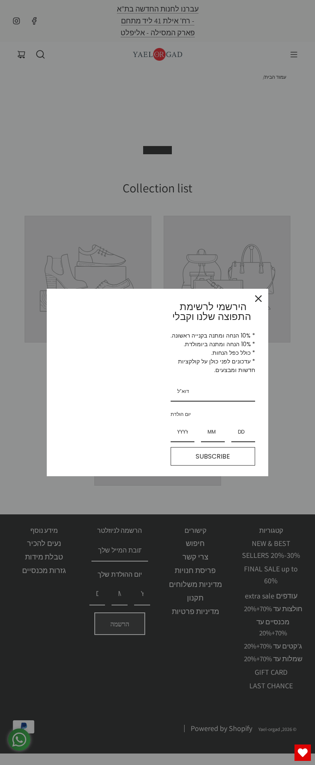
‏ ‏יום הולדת (181, 414)
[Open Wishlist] (302, 752)
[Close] (258, 298)
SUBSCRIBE (213, 456)
